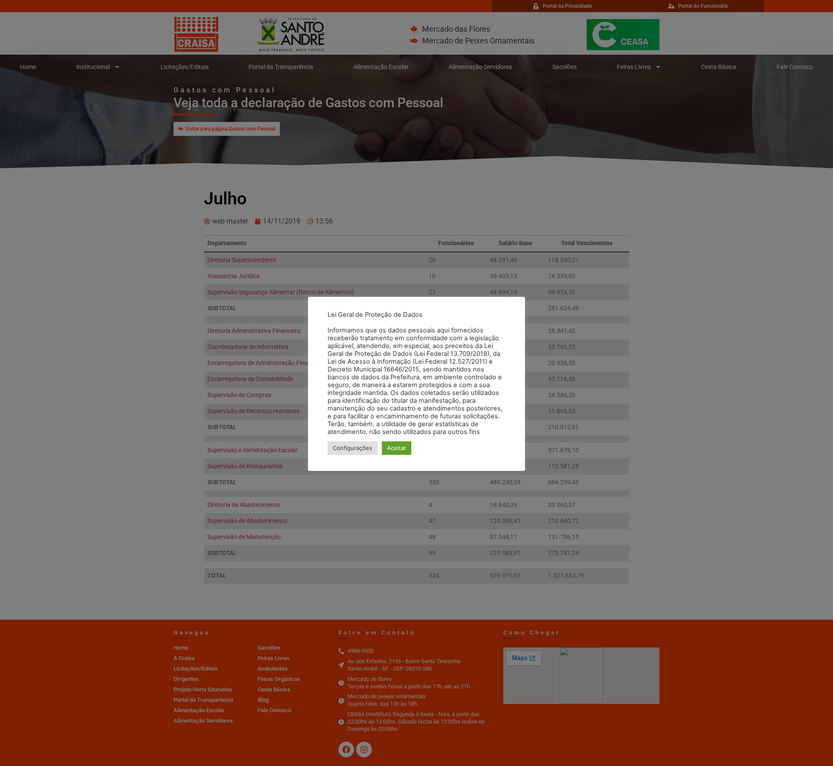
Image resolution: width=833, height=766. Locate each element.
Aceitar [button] (396, 447)
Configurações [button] (352, 447)
